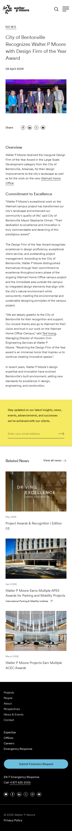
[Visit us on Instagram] (32, 794)
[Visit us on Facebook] (12, 794)
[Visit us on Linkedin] (19, 794)
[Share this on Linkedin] (30, 127)
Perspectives (12, 709)
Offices (8, 738)
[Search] (56, 9)
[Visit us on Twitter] (26, 794)
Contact (9, 720)
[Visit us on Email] (39, 794)
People (8, 698)
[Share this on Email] (43, 127)
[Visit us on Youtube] (6, 794)
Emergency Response (18, 749)
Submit (61, 433)
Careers (9, 743)
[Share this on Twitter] (36, 127)
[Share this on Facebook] (23, 127)
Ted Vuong (49, 333)
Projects (9, 692)
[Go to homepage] (16, 9)
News (11, 27)
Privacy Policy (13, 820)
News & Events (13, 714)
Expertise (10, 732)
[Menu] (65, 9)
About (8, 703)
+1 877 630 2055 (20, 782)
